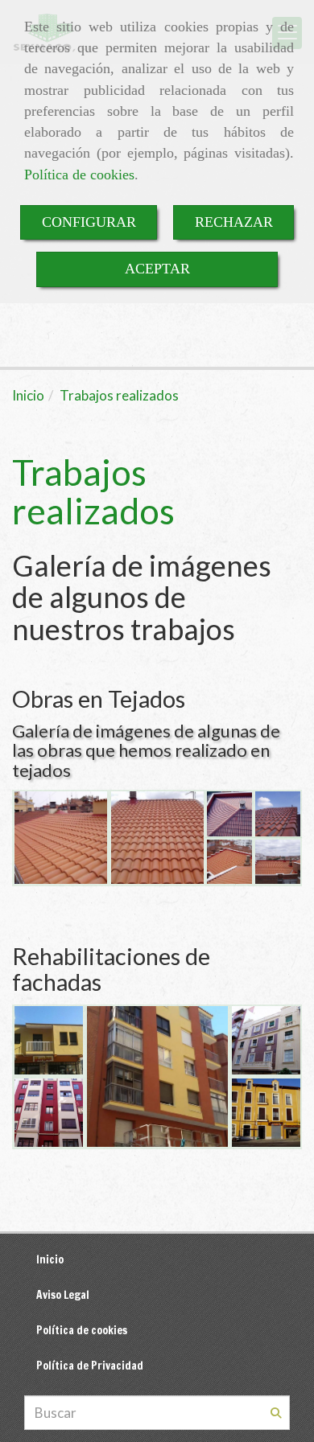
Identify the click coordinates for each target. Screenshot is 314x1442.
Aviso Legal (62, 1294)
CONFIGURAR (89, 222)
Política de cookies (79, 174)
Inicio (50, 1259)
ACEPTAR (157, 269)
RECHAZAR (234, 222)
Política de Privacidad (89, 1365)
